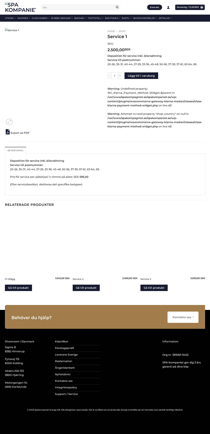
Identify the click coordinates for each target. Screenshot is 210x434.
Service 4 (78, 279)
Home (111, 31)
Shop (122, 31)
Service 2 (145, 279)
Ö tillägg (10, 279)
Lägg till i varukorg (141, 75)
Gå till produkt (18, 287)
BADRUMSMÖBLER (144, 18)
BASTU (125, 18)
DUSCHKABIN (39, 18)
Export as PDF (20, 132)
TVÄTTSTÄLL (94, 18)
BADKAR (79, 18)
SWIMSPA (22, 18)
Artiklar (164, 18)
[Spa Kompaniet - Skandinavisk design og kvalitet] (20, 7)
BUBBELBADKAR (60, 18)
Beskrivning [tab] (15, 150)
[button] (168, 7)
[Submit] (117, 7)
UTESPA (9, 18)
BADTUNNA (111, 18)
